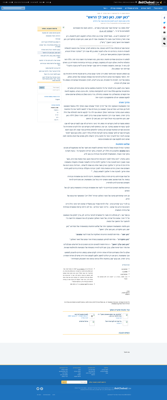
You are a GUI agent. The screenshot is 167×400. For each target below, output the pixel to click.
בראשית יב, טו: (80, 269)
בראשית (56, 110)
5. (94, 268)
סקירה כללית (64, 369)
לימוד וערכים (146, 8)
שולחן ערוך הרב (64, 374)
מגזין (107, 373)
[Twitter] (37, 388)
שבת (79, 373)
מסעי (98, 13)
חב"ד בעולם (65, 376)
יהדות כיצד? (158, 8)
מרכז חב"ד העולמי (79, 388)
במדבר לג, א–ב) (106, 31)
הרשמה (93, 374)
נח (57, 112)
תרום (10, 2)
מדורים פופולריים (131, 8)
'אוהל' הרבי (65, 373)
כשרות (79, 374)
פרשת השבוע (125, 13)
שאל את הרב (33, 2)
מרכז (122, 394)
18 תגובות (118, 318)
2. (128, 271)
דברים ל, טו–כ (124, 274)
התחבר (48, 2)
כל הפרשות (115, 13)
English (58, 99)
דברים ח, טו (124, 269)
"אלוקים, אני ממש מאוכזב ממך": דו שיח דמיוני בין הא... (109, 315)
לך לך (56, 115)
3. (128, 274)
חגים (79, 369)
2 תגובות (119, 323)
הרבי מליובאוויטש (63, 371)
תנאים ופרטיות (46, 394)
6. (94, 284)
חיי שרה (56, 120)
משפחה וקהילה (116, 8)
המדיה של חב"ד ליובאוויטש (114, 394)
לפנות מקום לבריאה (81, 314)
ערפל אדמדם (83, 321)
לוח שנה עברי (91, 371)
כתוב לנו (39, 394)
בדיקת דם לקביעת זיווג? (113, 321)
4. (128, 276)
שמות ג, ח (125, 271)
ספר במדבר (106, 13)
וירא (57, 117)
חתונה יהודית (77, 371)
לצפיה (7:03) (84, 318)
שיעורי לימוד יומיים (90, 373)
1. (128, 268)
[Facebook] (41, 388)
